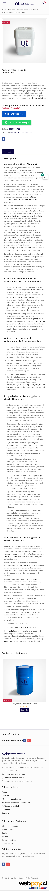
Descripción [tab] (7, 152)
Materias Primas (27, 132)
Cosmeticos (15, 132)
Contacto (5, 813)
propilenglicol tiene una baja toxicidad (20, 297)
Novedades (6, 809)
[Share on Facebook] (3, 139)
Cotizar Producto (14, 113)
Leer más (24, 710)
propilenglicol (20, 208)
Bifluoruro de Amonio (10, 826)
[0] (43, 3)
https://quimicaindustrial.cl (14, 778)
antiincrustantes (16, 237)
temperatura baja (10, 556)
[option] (24, 41)
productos (27, 248)
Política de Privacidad (10, 806)
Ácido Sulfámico (8, 829)
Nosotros (5, 795)
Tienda (4, 792)
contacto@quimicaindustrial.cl (25, 627)
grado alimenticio (21, 83)
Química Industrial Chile (13, 631)
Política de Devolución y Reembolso (16, 802)
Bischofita (5, 836)
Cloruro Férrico (7, 843)
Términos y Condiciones (11, 799)
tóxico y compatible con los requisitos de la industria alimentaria (20, 199)
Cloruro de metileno (9, 840)
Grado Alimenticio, (33, 612)
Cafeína (4, 833)
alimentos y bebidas (38, 98)
